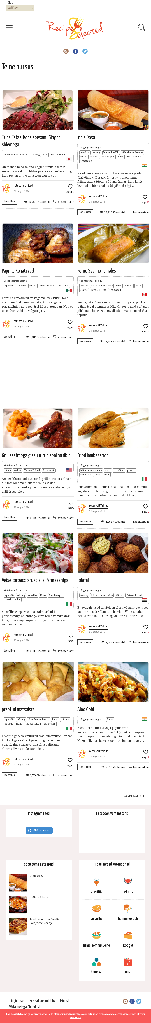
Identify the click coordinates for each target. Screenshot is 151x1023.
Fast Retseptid (107, 156)
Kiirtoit (93, 156)
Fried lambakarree (93, 455)
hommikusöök (111, 152)
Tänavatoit (86, 161)
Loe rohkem (9, 201)
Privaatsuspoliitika (43, 1001)
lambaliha (85, 474)
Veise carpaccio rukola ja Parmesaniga (35, 580)
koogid (128, 945)
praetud (131, 470)
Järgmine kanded (131, 796)
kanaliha (21, 285)
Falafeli (83, 580)
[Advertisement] (75, 378)
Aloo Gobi (85, 709)
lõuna (83, 156)
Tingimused (17, 1001)
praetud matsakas (18, 709)
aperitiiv (84, 152)
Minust (64, 1001)
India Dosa (86, 137)
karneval (96, 972)
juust (128, 972)
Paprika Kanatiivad (18, 271)
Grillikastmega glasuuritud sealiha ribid (36, 455)
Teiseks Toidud (58, 154)
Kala (45, 154)
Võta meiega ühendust (25, 1007)
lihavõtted (119, 470)
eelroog (36, 154)
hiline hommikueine (132, 152)
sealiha (84, 290)
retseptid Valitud (23, 185)
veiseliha (32, 595)
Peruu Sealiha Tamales (96, 271)
